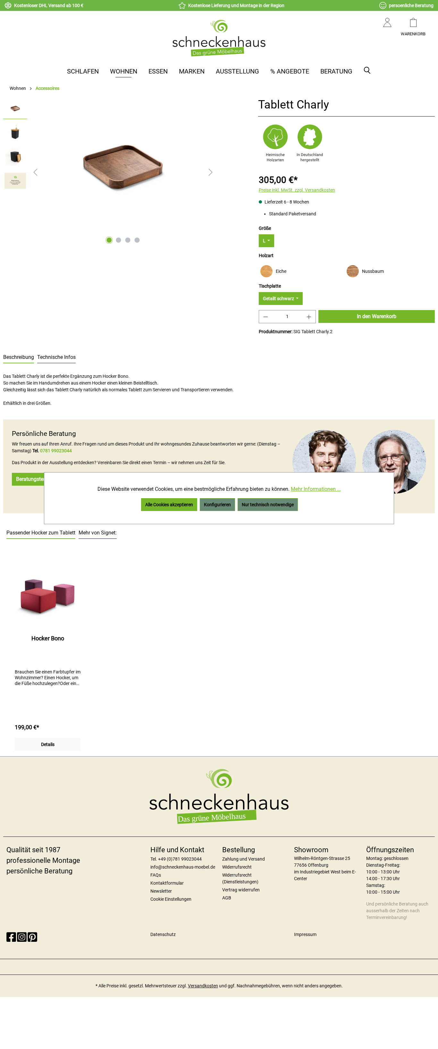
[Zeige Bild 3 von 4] (127, 240)
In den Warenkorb (376, 316)
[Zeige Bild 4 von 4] (136, 240)
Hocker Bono (47, 638)
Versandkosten (203, 985)
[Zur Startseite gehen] (219, 38)
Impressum (305, 934)
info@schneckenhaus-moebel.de (182, 867)
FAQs (155, 875)
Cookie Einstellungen (170, 899)
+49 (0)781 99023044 (180, 859)
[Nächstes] (210, 172)
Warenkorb (413, 33)
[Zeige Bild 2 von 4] (118, 240)
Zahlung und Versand (243, 859)
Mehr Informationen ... (316, 489)
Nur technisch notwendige (268, 504)
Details (48, 744)
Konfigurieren (217, 504)
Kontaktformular (167, 883)
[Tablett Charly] (122, 167)
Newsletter (161, 891)
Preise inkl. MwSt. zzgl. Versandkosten (297, 190)
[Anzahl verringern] (265, 316)
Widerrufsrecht (237, 867)
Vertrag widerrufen (241, 889)
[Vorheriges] (35, 172)
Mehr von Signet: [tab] (98, 533)
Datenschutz (163, 934)
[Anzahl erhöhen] (309, 316)
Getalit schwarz (279, 298)
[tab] (18, 357)
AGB (226, 897)
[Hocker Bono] (47, 598)
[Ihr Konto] (387, 29)
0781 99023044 (56, 450)
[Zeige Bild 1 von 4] (109, 240)
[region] (109, 172)
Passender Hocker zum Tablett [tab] (40, 533)
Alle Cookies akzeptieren (169, 504)
